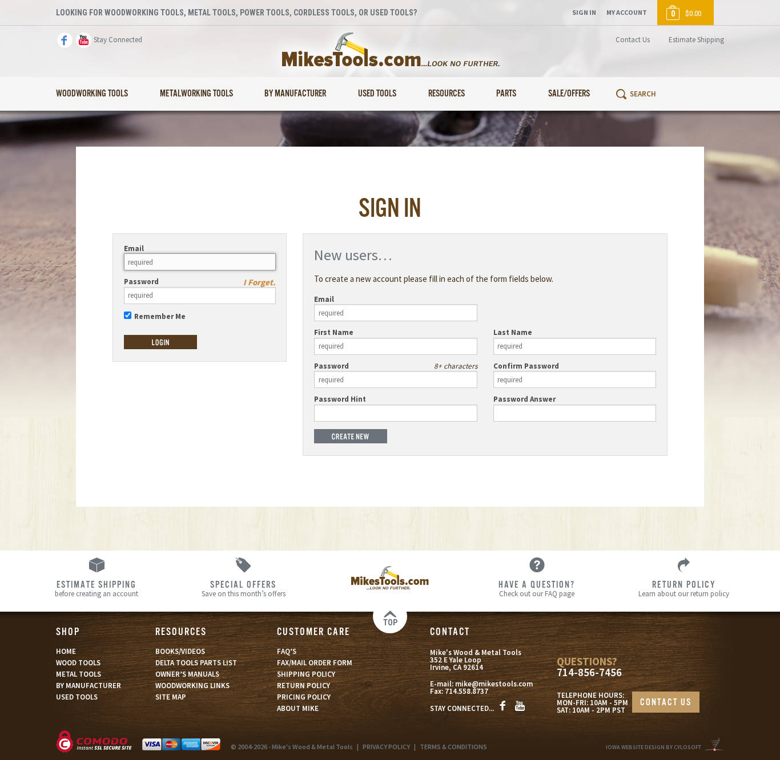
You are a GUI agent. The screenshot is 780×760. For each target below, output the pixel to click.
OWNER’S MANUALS (187, 674)
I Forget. (259, 282)
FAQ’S (286, 651)
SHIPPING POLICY (306, 674)
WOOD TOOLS (78, 662)
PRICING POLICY (304, 697)
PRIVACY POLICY (386, 746)
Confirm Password (526, 366)
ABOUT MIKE (298, 708)
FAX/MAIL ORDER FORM (314, 662)
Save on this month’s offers (244, 588)
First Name (333, 332)
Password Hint (340, 399)
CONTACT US (665, 703)
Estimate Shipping (696, 40)
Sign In (584, 12)
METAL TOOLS (78, 674)
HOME (66, 651)
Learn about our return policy (683, 588)
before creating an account (96, 588)
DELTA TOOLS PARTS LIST (196, 662)
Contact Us (633, 40)
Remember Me (160, 316)
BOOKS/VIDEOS (180, 651)
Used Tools (377, 94)
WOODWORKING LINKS (192, 685)
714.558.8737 (466, 691)
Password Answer (524, 399)
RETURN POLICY (303, 685)
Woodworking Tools (92, 94)
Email (134, 248)
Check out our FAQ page (536, 588)
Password (141, 281)
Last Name (512, 332)
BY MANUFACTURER (88, 685)
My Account (626, 12)
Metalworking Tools (196, 94)
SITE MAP (170, 697)
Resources (446, 94)
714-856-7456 (589, 672)
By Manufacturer (295, 94)
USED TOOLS (77, 697)
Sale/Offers (569, 94)
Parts (506, 94)
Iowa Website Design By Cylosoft (653, 747)
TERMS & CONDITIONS (453, 746)
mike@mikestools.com (494, 684)
